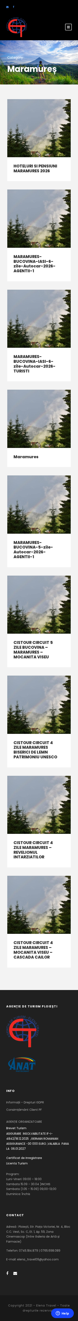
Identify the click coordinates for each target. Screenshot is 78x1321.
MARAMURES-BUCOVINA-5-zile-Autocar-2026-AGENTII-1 (33, 550)
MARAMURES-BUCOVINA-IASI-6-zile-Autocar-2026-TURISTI (35, 364)
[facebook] (13, 7)
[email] (7, 7)
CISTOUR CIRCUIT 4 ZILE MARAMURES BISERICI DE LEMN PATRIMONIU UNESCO (35, 750)
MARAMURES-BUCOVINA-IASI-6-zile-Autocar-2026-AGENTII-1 (35, 264)
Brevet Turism (16, 1128)
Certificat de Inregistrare (24, 1158)
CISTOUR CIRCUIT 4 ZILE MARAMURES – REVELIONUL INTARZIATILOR (33, 850)
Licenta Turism (17, 1163)
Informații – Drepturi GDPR (25, 1102)
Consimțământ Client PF (24, 1110)
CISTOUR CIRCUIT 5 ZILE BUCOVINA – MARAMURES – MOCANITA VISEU (33, 650)
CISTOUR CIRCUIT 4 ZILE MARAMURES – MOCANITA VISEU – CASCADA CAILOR (33, 950)
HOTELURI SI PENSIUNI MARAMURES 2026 (35, 168)
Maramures (26, 457)
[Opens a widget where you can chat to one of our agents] (62, 1313)
